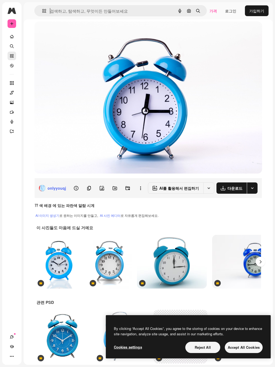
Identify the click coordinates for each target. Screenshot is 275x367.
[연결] (12, 337)
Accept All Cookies (244, 347)
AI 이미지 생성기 (47, 215)
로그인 (230, 10)
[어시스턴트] (12, 131)
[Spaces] (12, 92)
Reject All (203, 347)
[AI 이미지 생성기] (12, 102)
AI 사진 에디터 (110, 215)
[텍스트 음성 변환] (12, 121)
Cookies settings (128, 347)
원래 (65, 31)
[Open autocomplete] (42, 11)
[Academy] (12, 346)
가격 (213, 10)
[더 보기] (12, 356)
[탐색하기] (12, 65)
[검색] (12, 46)
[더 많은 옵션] (140, 188)
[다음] (260, 262)
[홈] (12, 36)
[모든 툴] (12, 83)
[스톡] (12, 56)
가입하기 (256, 10)
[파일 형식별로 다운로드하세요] (252, 188)
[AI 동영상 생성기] (12, 112)
